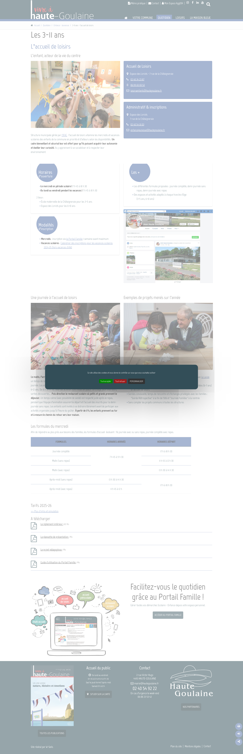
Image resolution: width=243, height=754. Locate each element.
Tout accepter (105, 381)
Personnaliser (136, 381)
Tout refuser (120, 381)
